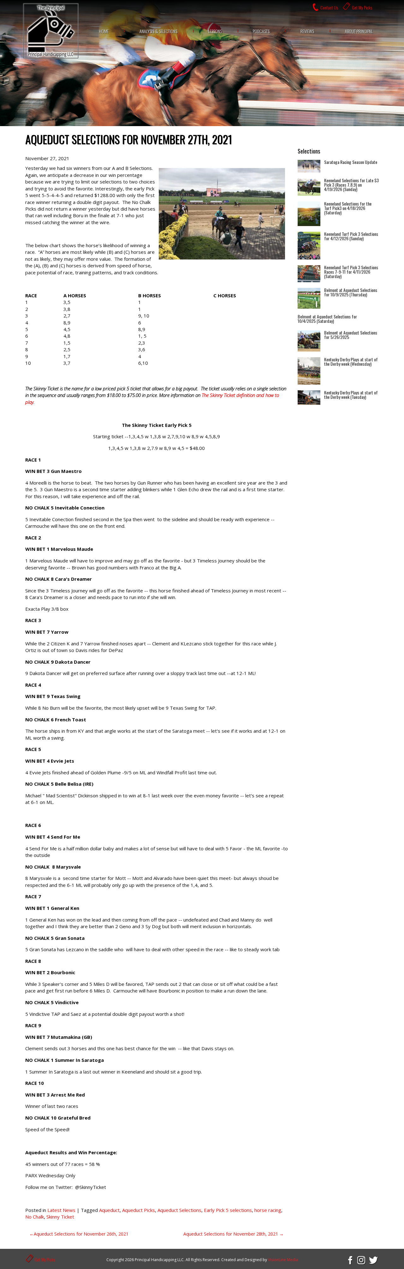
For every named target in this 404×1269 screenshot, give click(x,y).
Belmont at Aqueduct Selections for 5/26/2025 (350, 334)
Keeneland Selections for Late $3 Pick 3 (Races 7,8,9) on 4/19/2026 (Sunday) (351, 184)
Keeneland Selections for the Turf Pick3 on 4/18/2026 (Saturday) (347, 208)
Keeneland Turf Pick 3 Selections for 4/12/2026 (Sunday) (351, 236)
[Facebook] (349, 1260)
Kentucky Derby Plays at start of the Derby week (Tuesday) (351, 394)
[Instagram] (361, 1260)
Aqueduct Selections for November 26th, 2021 (81, 1234)
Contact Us (329, 7)
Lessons (215, 31)
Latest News (61, 1210)
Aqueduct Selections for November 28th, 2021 (230, 1234)
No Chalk (34, 1217)
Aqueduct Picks (138, 1210)
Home (104, 31)
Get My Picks (362, 7)
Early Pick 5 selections (228, 1210)
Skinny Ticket (60, 1217)
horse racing (267, 1210)
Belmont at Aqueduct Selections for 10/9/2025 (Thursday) (350, 292)
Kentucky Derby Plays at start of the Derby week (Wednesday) (351, 361)
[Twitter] (373, 1260)
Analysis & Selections (158, 31)
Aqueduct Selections (179, 1210)
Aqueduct (109, 1210)
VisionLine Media (283, 1259)
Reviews (307, 31)
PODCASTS (261, 31)
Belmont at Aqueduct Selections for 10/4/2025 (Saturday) (327, 318)
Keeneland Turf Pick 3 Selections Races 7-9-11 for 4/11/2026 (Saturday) (351, 271)
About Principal (359, 31)
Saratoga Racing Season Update (350, 162)
